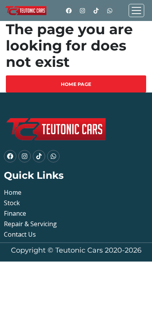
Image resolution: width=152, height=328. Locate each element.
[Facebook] (68, 10)
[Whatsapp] (109, 10)
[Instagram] (82, 10)
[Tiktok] (96, 10)
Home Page (76, 84)
